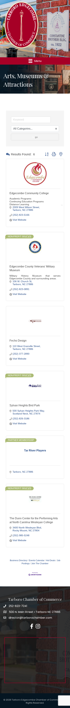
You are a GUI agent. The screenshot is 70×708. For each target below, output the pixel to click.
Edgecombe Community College (29, 193)
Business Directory (18, 560)
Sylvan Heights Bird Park (25, 405)
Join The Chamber (39, 563)
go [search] (36, 137)
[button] (8, 154)
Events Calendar (36, 560)
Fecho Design (18, 340)
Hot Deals (50, 560)
